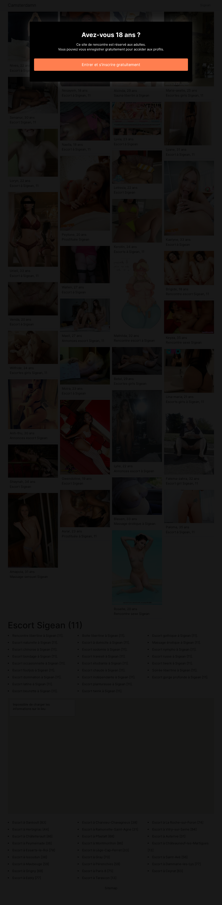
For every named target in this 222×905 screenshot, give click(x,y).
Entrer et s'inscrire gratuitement (111, 64)
